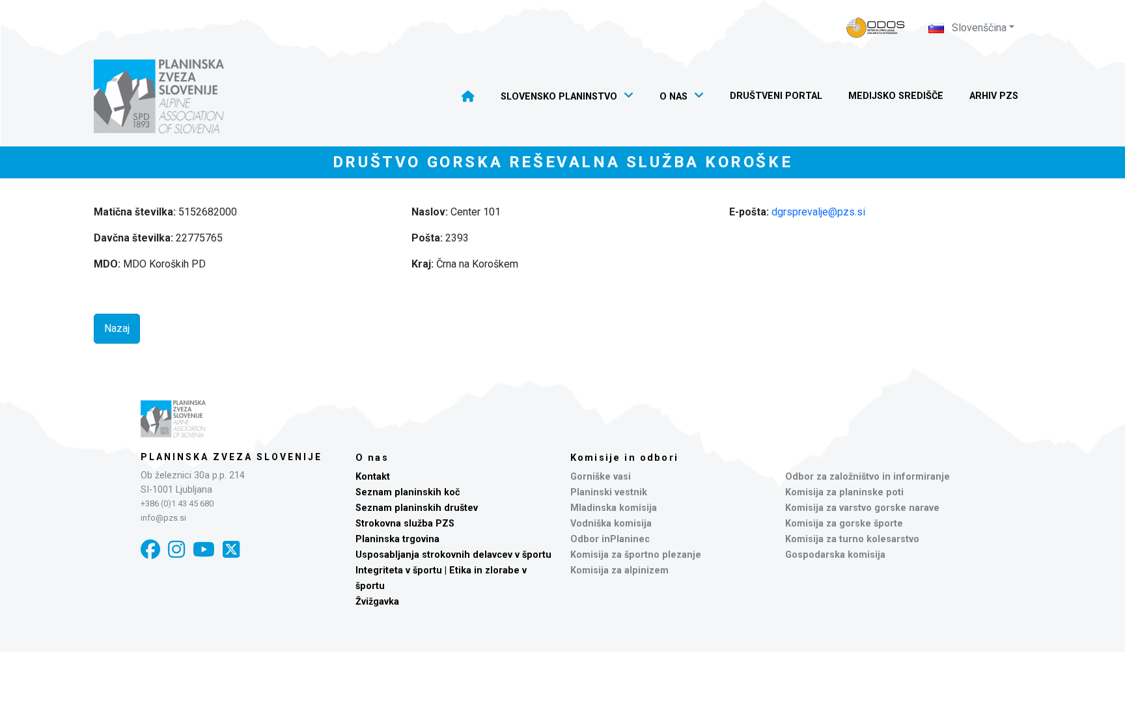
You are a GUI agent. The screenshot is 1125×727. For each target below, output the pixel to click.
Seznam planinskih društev (416, 508)
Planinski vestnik (608, 492)
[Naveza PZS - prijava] (875, 27)
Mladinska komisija (613, 508)
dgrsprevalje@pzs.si (818, 212)
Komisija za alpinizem (619, 570)
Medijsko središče (895, 96)
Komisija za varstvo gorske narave (862, 508)
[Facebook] (150, 549)
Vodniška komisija (611, 523)
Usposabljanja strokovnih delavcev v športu (453, 554)
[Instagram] (176, 549)
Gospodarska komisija (835, 554)
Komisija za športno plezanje (635, 554)
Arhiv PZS (993, 96)
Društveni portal (776, 96)
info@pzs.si (163, 518)
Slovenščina (978, 27)
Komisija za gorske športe (844, 523)
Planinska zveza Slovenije (231, 457)
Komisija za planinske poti (844, 492)
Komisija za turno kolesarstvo (852, 539)
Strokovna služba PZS (404, 523)
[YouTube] (204, 549)
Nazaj (117, 328)
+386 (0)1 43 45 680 (177, 503)
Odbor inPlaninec (610, 539)
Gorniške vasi (600, 476)
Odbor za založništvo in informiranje (867, 476)
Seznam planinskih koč (407, 492)
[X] (231, 549)
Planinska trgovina (397, 539)
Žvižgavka (377, 601)
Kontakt (372, 476)
